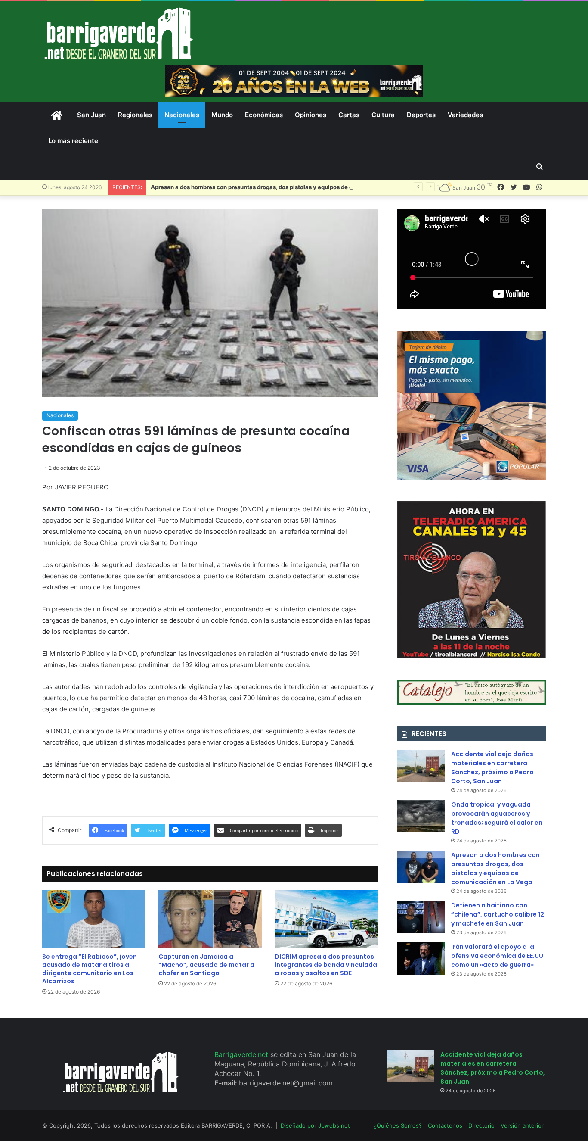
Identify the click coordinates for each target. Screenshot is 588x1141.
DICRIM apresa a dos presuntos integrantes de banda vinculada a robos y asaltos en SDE (326, 964)
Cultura (383, 115)
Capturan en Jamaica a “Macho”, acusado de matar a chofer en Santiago (206, 964)
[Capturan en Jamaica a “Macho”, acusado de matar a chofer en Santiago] (210, 919)
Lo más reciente (73, 141)
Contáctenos (445, 1125)
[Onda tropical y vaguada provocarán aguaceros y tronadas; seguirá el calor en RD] (421, 816)
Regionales (135, 115)
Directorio (481, 1125)
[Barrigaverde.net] (118, 33)
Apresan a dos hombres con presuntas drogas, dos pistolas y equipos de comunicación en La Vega (285, 187)
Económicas (264, 115)
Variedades (465, 115)
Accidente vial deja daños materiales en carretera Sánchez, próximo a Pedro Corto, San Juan (492, 768)
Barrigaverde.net (242, 1054)
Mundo (222, 115)
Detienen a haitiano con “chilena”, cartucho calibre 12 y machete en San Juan (497, 914)
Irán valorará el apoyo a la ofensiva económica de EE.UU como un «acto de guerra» (497, 955)
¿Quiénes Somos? (398, 1125)
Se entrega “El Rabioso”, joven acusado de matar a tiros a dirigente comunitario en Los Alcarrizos (89, 968)
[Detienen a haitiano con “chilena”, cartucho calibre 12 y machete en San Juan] (421, 917)
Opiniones (310, 115)
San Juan (91, 115)
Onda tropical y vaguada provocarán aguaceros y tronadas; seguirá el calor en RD (496, 818)
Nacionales (181, 115)
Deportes (421, 115)
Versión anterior (522, 1125)
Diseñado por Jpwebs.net (315, 1125)
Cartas (348, 115)
